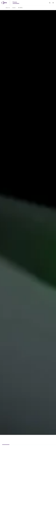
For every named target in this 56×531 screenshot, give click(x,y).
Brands (13, 7)
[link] (20, 7)
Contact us (6, 438)
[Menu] (53, 2)
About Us (8, 7)
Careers (21, 443)
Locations (13, 443)
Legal (28, 443)
